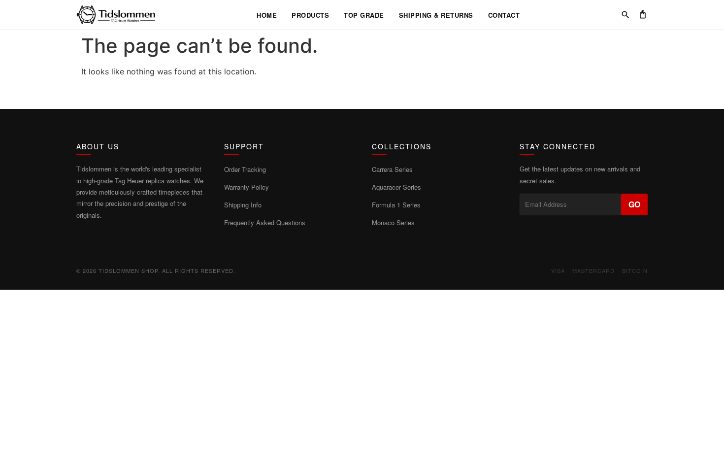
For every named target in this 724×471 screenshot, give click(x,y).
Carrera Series (392, 169)
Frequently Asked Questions (264, 222)
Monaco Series (393, 222)
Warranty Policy (246, 187)
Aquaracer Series (396, 187)
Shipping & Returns (436, 15)
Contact (504, 15)
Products (310, 15)
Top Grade (364, 15)
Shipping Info (243, 204)
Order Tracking (245, 169)
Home (267, 15)
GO (634, 204)
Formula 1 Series (396, 204)
